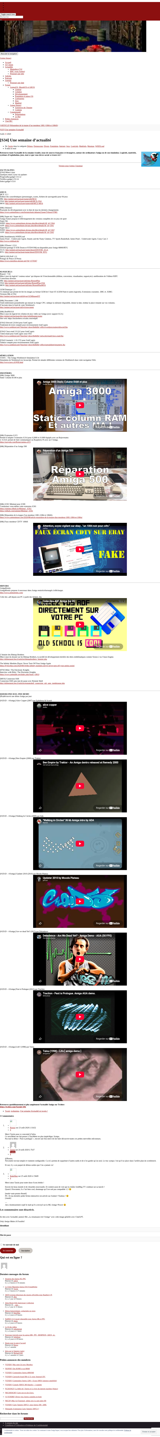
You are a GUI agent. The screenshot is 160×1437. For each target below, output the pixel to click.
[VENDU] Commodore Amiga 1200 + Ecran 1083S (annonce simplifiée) (31, 1381)
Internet (62, 146)
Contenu (18, 110)
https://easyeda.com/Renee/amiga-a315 (15, 442)
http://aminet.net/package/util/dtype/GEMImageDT (20, 296)
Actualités (9, 67)
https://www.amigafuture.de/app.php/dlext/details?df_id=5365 (29, 232)
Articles (8, 76)
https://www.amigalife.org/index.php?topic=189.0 (19, 674)
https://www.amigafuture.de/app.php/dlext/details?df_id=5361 (29, 225)
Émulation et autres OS (24, 96)
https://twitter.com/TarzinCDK (13, 1107)
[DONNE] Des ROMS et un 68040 (17, 1369)
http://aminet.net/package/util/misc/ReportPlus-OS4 (25, 283)
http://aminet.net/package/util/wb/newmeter (17, 307)
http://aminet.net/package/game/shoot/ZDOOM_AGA (27, 250)
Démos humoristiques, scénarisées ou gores (20, 1311)
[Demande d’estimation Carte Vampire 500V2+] (22, 1409)
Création (18, 92)
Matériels (82, 146)
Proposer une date (17, 83)
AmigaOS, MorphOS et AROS (22, 87)
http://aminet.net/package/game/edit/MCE (20, 199)
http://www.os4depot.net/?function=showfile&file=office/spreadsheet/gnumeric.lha (32, 345)
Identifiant (4, 1226)
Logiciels (74, 146)
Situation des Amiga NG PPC (15, 1279)
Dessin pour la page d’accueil (15, 1343)
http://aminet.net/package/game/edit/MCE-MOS (24, 203)
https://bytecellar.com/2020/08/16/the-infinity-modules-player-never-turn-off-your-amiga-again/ (37, 666)
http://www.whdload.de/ (9, 241)
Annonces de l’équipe (23, 108)
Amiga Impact (5, 58)
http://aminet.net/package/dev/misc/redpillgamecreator (21, 316)
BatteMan (14, 1176)
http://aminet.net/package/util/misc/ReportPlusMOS (25, 285)
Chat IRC (9, 121)
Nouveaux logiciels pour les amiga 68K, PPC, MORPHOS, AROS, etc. (30, 1335)
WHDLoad (99, 146)
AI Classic (9, 65)
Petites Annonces (11, 119)
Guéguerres (19, 98)
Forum (7, 85)
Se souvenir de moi (10, 1245)
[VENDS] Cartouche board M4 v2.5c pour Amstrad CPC (25, 1377)
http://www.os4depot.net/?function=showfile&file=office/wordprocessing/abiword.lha (34, 327)
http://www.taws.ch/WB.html (11, 362)
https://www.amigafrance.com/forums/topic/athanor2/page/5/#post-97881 (29, 212)
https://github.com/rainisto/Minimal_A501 (16, 511)
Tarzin (10, 146)
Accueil (8, 62)
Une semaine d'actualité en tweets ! (34, 1111)
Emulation (54, 146)
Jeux (17, 101)
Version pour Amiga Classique (71, 166)
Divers (46, 146)
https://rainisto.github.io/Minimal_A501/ (16, 509)
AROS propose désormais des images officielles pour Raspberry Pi (28, 1295)
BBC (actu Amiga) (17, 71)
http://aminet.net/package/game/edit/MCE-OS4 (23, 201)
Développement (21, 94)
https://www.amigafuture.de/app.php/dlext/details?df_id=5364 (30, 223)
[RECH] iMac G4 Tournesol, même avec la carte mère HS (25, 1401)
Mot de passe (5, 1235)
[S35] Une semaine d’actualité (12, 130)
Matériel (18, 103)
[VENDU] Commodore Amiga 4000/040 (19, 1373)
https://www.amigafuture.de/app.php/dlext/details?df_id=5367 (30, 230)
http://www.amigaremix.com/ (11, 593)
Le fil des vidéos (11, 1327)
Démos (30, 146)
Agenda (8, 80)
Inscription (25, 1251)
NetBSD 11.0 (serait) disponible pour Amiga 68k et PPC (25, 1319)
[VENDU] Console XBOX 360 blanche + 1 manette (23, 1385)
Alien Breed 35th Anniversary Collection (19, 1303)
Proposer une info (17, 74)
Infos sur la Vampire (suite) (14, 1351)
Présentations (20, 114)
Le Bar (17, 117)
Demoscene (38, 146)
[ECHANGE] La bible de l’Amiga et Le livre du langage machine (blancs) (31, 1389)
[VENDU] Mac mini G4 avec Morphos (19, 1365)
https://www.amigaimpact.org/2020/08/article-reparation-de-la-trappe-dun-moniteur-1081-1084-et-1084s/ (41, 517)
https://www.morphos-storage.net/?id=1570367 (18, 261)
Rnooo (12, 1128)
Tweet (7, 1111)
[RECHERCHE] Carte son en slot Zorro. (19, 1393)
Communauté (15, 112)
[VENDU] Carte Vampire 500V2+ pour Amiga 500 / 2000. (26, 1405)
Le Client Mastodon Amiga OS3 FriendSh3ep (21, 1287)
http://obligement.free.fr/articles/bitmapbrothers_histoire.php (23, 659)
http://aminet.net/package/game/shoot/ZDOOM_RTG (26, 252)
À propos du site (11, 1423)
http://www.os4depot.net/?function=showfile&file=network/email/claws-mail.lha (31, 336)
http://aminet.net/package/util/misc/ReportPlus (22, 281)
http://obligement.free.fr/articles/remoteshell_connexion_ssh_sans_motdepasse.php (32, 683)
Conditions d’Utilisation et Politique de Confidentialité (26, 1425)
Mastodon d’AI (16, 69)
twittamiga (15, 1111)
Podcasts (8, 78)
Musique (90, 146)
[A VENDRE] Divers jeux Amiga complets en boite (23, 1397)
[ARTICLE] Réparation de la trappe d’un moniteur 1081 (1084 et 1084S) (29, 125)
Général (18, 89)
